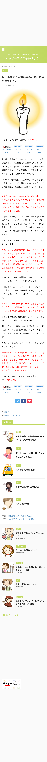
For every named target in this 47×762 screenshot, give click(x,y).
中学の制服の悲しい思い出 (27, 487)
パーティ (7, 415)
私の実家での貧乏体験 (25, 470)
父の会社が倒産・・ (24, 503)
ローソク (14, 415)
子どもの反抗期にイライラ (27, 550)
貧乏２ (6, 412)
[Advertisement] (23, 23)
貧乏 (20, 415)
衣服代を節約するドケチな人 (20, 516)
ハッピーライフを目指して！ (23, 58)
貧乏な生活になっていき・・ (28, 584)
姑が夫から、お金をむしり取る (21, 519)
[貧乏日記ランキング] (7, 146)
